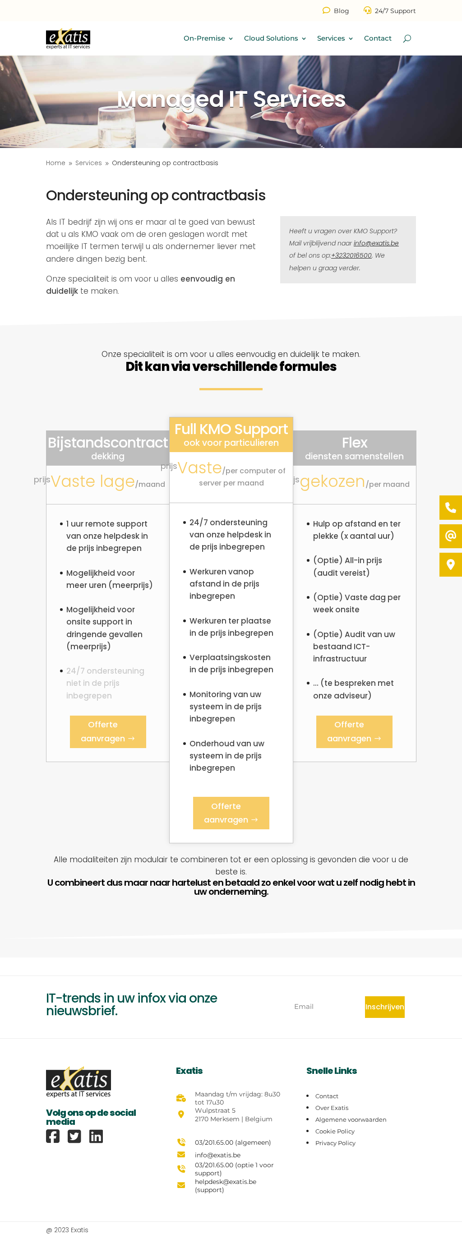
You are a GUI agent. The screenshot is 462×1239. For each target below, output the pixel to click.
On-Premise (204, 38)
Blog (341, 11)
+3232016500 (351, 255)
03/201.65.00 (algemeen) (233, 1142)
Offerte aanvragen (103, 731)
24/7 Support (395, 11)
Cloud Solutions (271, 38)
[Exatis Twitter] (78, 1136)
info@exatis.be (376, 243)
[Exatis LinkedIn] (96, 1136)
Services (331, 38)
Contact (378, 38)
